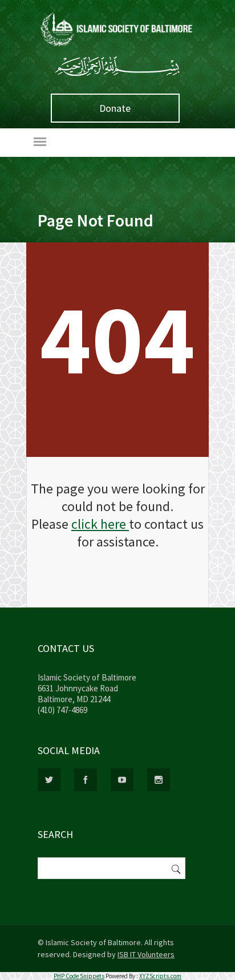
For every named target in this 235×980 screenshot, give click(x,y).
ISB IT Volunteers (146, 954)
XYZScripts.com (160, 976)
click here (100, 524)
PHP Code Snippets (79, 976)
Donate (115, 108)
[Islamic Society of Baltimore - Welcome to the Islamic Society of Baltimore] (117, 47)
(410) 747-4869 (62, 709)
